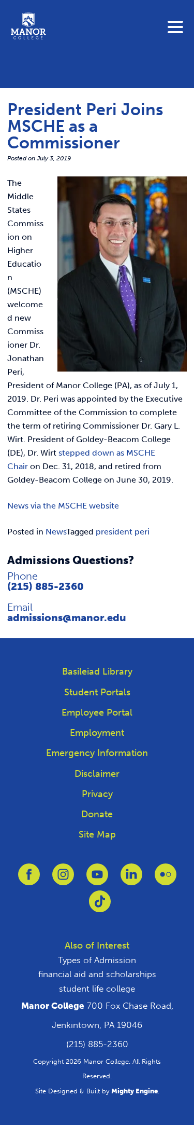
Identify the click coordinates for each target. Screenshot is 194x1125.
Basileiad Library (97, 671)
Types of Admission (97, 960)
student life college (97, 988)
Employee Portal (97, 712)
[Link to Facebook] (29, 879)
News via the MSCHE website (63, 506)
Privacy (97, 794)
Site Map (97, 834)
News (56, 532)
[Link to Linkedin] (131, 879)
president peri (123, 532)
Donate (97, 814)
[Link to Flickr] (165, 879)
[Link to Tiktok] (100, 906)
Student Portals (97, 692)
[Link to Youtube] (97, 879)
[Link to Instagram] (63, 879)
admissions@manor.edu (66, 617)
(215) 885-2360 (45, 586)
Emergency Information (97, 753)
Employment (97, 732)
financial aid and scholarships (97, 974)
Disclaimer (97, 773)
